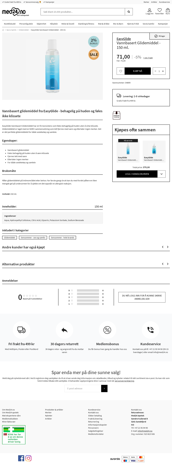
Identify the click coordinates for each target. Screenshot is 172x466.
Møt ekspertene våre (11, 415)
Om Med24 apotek (10, 412)
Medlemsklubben (10, 418)
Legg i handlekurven (137, 174)
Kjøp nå (137, 71)
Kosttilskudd (9, 23)
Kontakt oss (93, 412)
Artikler (154, 2)
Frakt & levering (95, 418)
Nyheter (48, 415)
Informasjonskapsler (97, 424)
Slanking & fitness (86, 23)
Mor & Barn (118, 23)
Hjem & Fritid (133, 23)
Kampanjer (49, 2)
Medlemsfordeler (96, 434)
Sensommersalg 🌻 (33, 2)
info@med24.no (145, 431)
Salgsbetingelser (95, 431)
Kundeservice (164, 2)
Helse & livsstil (67, 23)
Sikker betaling (95, 415)
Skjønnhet (41, 23)
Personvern (93, 427)
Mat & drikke (103, 23)
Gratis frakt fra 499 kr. (12, 2)
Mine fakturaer (8, 421)
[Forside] (3, 30)
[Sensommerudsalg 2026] (93, 54)
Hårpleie (54, 23)
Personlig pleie (26, 23)
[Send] (104, 388)
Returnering (93, 421)
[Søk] (129, 11)
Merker (146, 2)
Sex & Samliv (148, 23)
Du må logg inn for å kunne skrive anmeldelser (142, 297)
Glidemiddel (24, 30)
